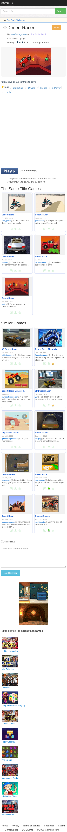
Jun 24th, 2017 (38, 34)
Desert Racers (8, 474)
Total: (46, 42)
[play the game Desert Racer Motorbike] (50, 337)
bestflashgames (19, 34)
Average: (37, 42)
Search (60, 11)
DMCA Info (27, 829)
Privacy (15, 825)
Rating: (11, 42)
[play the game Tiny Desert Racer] (17, 420)
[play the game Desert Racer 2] (50, 420)
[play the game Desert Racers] (17, 462)
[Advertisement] (33, 130)
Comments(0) (29, 170)
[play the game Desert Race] (50, 461)
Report (57, 27)
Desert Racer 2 (42, 433)
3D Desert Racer (9, 349)
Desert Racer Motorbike (46, 349)
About (5, 825)
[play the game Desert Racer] (16, 202)
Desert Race (41, 474)
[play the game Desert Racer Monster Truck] (17, 378)
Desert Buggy (8, 516)
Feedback (49, 825)
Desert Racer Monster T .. (13, 391)
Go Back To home (16, 20)
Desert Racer (8, 215)
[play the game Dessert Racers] (50, 503)
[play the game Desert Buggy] (16, 503)
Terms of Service (31, 825)
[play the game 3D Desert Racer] (16, 337)
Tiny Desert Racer (10, 433)
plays (23, 38)
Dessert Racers (42, 516)
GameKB (7, 3)
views (15, 38)
